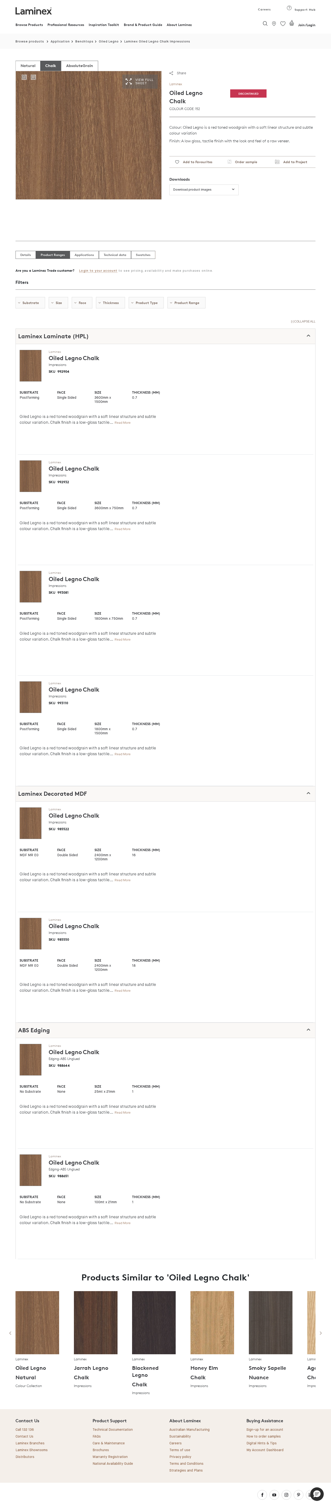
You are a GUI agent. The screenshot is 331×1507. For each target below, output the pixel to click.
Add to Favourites (195, 162)
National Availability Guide (113, 1463)
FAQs (97, 1436)
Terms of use (179, 1450)
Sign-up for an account (264, 1429)
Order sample (244, 162)
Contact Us (24, 1436)
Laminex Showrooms (32, 1450)
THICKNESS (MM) (146, 392)
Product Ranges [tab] (53, 255)
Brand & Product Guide (143, 25)
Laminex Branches (30, 1443)
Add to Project (293, 162)
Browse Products (29, 25)
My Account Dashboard (265, 1450)
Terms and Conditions (186, 1463)
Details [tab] (25, 255)
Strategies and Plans (186, 1470)
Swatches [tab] (143, 255)
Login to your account (98, 270)
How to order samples (263, 1436)
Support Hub (304, 9)
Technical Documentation (113, 1429)
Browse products (30, 41)
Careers (264, 9)
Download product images (192, 189)
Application (60, 41)
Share (181, 73)
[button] (317, 1494)
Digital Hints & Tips (261, 1443)
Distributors (25, 1457)
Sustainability (180, 1436)
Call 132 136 (25, 1429)
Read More (123, 422)
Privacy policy (180, 1457)
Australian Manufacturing (189, 1429)
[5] (291, 25)
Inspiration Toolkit (104, 25)
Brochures (101, 1450)
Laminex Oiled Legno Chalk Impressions (157, 41)
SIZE (98, 392)
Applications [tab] (84, 255)
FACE (61, 392)
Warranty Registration (110, 1457)
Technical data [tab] (115, 255)
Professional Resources (65, 25)
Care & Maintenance (109, 1443)
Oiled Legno (109, 41)
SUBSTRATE (29, 392)
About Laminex (179, 25)
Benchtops (84, 41)
